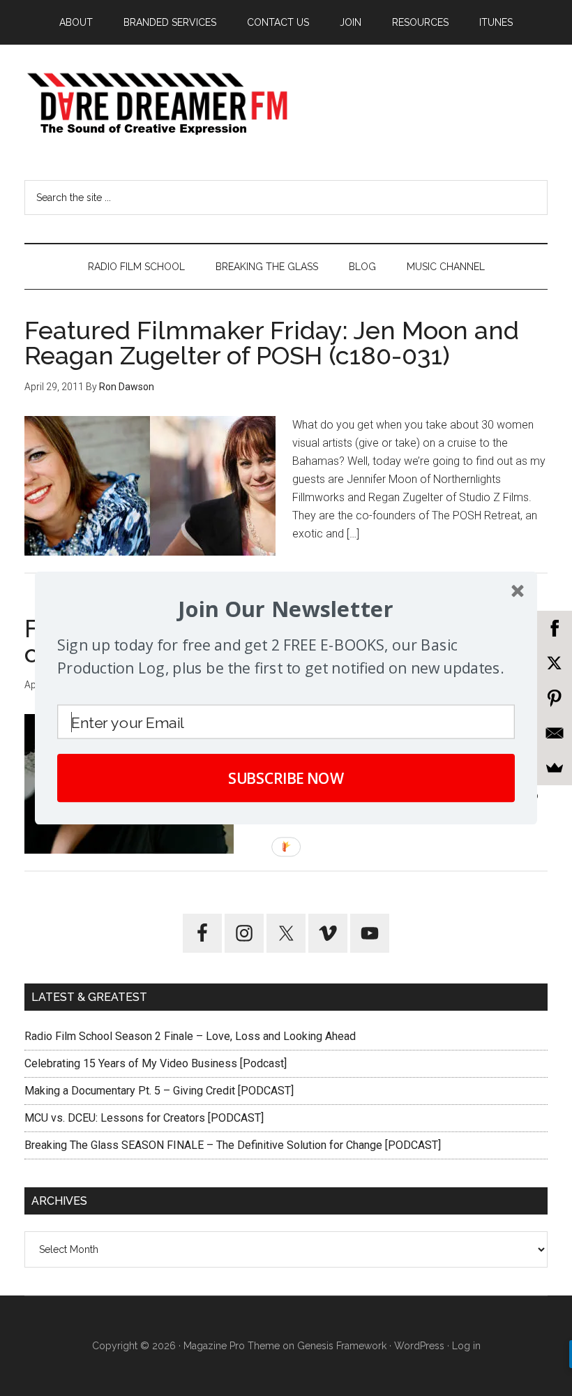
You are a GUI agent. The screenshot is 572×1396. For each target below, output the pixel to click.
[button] (286, 609)
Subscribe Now (286, 778)
